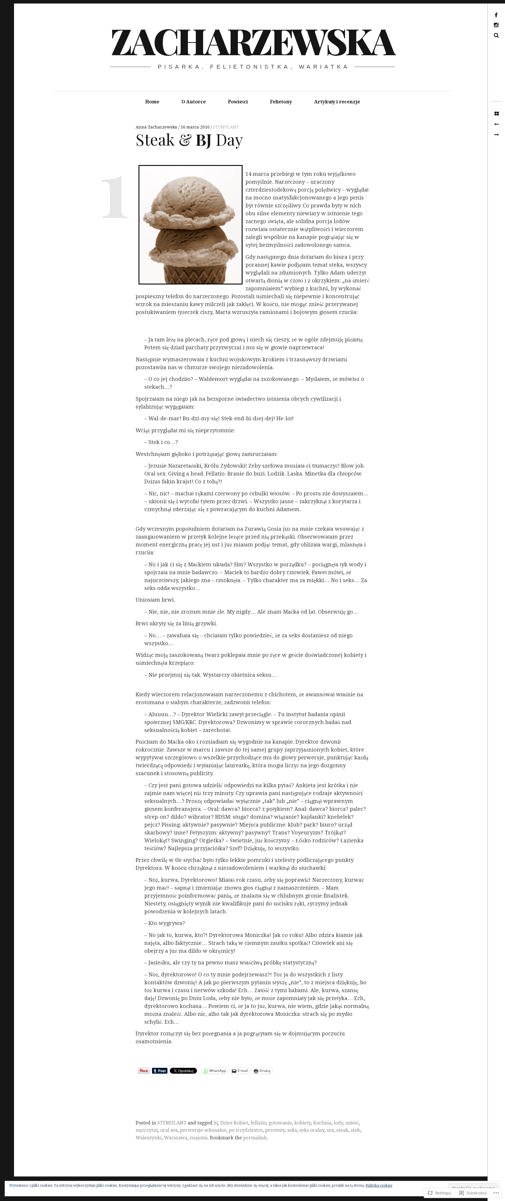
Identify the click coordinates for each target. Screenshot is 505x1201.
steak (342, 1130)
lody (338, 1123)
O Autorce (193, 102)
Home (152, 102)
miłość (352, 1123)
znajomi (198, 1138)
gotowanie (280, 1123)
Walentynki (149, 1138)
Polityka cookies (379, 1185)
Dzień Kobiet (234, 1123)
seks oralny (311, 1130)
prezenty (275, 1130)
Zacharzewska (252, 40)
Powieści (238, 102)
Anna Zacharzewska (157, 127)
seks (292, 1130)
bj (216, 1123)
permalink (255, 1138)
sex (330, 1130)
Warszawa (175, 1138)
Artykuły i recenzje (337, 102)
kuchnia (322, 1123)
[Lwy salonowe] (496, 124)
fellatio (258, 1123)
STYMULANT (226, 127)
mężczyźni (147, 1130)
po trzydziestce (246, 1130)
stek (355, 1130)
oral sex (169, 1130)
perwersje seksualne (203, 1130)
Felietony (281, 102)
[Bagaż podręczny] (496, 135)
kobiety (302, 1123)
